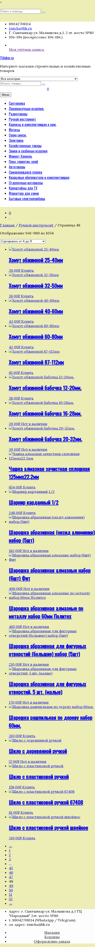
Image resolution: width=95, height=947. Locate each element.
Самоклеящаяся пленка (25, 172)
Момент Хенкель (20, 156)
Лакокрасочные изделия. (26, 108)
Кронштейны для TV (23, 188)
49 (11, 885)
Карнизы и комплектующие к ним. (32, 124)
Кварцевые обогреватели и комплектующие (39, 177)
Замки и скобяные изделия (28, 151)
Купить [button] (27, 270)
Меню (6, 94)
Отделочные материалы (26, 182)
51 (10, 894)
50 (11, 890)
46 (11, 872)
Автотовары (17, 166)
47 (11, 877)
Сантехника (17, 103)
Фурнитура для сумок (24, 193)
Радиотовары (18, 114)
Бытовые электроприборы (27, 198)
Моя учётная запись (26, 49)
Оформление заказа (52, 941)
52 (11, 899)
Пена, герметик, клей (23, 161)
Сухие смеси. (18, 135)
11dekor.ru (7, 57)
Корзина (52, 937)
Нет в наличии (34, 424)
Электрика (16, 140)
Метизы (14, 129)
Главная (7, 225)
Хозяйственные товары (25, 145)
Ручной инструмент (22, 119)
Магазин (52, 932)
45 (11, 868)
